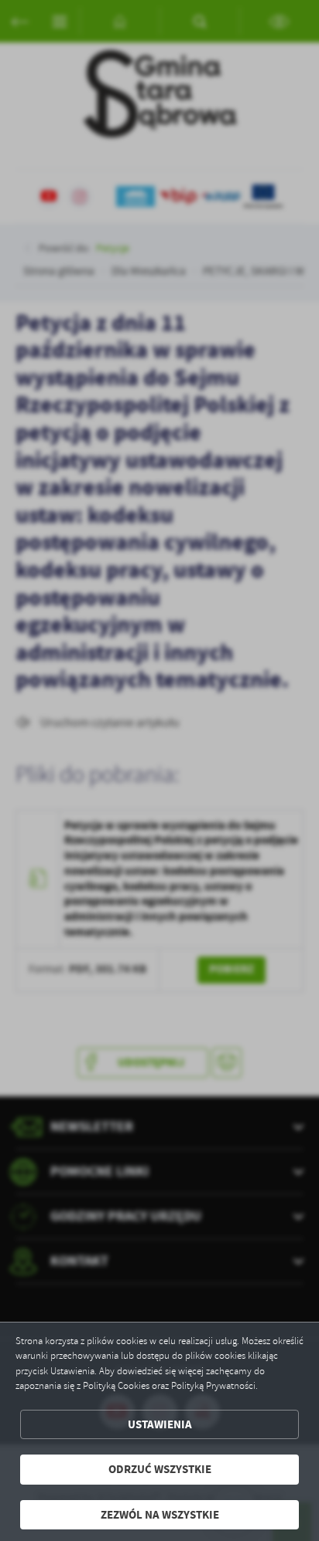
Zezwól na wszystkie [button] (160, 1514)
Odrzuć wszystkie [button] (159, 1469)
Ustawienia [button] (160, 1424)
